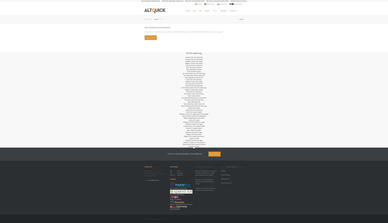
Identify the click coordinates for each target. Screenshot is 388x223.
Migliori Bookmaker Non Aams (194, 118)
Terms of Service (231, 167)
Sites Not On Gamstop (194, 92)
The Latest (223, 11)
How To (207, 11)
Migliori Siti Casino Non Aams (194, 136)
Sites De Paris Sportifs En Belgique (194, 116)
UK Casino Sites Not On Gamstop (194, 74)
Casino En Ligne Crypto (194, 112)
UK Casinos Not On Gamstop (194, 94)
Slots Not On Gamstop (194, 80)
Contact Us (233, 11)
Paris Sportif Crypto (194, 71)
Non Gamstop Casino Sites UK (194, 76)
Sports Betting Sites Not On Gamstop (194, 106)
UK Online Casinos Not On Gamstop (194, 88)
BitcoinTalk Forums (226, 183)
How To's (172, 175)
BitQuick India (223, 4)
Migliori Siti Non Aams (194, 134)
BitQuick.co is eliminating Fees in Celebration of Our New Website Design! (205, 181)
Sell (200, 11)
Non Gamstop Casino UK (194, 84)
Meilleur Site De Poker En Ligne (194, 122)
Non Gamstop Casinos (194, 67)
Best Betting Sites (194, 102)
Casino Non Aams (194, 108)
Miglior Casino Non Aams (194, 63)
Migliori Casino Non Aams (194, 90)
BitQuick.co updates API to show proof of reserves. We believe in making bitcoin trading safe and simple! (206, 173)
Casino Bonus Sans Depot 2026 (194, 126)
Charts (215, 11)
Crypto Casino (194, 138)
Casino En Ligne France (194, 128)
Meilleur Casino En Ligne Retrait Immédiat (194, 114)
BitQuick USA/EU (238, 4)
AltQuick (199, 4)
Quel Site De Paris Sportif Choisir (194, 144)
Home (188, 11)
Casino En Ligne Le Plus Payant (194, 142)
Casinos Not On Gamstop (194, 57)
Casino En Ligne (194, 120)
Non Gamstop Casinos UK (194, 78)
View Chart (150, 37)
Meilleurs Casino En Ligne (194, 124)
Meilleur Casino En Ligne (194, 61)
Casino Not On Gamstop (194, 65)
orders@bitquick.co (153, 180)
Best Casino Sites (194, 96)
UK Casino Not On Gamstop (194, 100)
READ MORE (214, 154)
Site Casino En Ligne (194, 130)
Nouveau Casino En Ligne (194, 140)
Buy (194, 11)
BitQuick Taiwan (211, 4)
